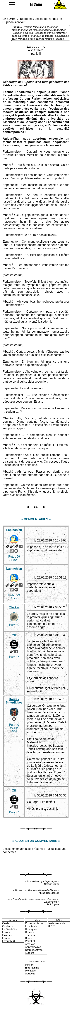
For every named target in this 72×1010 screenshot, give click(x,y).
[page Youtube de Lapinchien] (16, 551)
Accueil (13, 920)
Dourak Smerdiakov (14, 701)
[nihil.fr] (29, 964)
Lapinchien (14, 529)
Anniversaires (33, 946)
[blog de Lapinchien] (12, 546)
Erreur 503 (8, 940)
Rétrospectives (33, 949)
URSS (51, 926)
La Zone (36, 4)
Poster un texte (34, 923)
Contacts (7, 926)
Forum (6, 932)
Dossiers (30, 932)
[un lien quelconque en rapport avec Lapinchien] (16, 546)
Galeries (7, 935)
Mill (38, 53)
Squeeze (30, 973)
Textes (36, 920)
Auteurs (29, 952)
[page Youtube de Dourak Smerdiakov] (14, 719)
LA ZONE (8, 18)
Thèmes (30, 935)
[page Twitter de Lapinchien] (12, 551)
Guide (5, 923)
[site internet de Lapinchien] (7, 546)
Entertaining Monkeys (32, 969)
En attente (31, 926)
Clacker (14, 607)
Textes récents (56, 923)
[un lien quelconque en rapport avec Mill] (12, 651)
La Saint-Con (10, 929)
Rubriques (25, 18)
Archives (30, 943)
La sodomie (36, 47)
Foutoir (6, 937)
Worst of (30, 940)
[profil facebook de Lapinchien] (21, 546)
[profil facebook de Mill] (16, 651)
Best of (29, 937)
